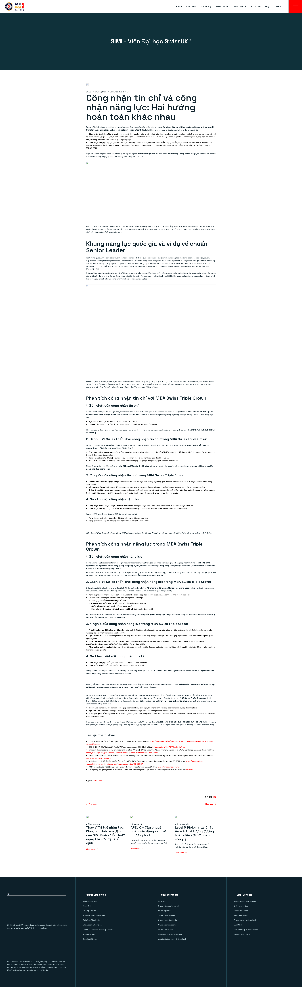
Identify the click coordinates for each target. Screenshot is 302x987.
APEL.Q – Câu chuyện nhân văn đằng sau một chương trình (149, 831)
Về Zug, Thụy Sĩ (89, 911)
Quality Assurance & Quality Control (98, 929)
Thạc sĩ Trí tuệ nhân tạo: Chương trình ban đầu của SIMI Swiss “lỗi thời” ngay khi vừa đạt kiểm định (105, 835)
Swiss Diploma (164, 911)
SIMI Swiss (97, 781)
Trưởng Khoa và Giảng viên (94, 915)
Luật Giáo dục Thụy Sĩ (119, 92)
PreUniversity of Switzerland (170, 934)
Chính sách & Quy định (92, 925)
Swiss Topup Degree (166, 915)
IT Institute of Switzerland (245, 920)
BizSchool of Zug (241, 906)
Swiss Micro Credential (167, 920)
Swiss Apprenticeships (168, 925)
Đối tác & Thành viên (91, 920)
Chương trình (100, 92)
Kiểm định (87, 906)
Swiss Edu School (241, 911)
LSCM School (239, 925)
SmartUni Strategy (91, 939)
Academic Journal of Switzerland (172, 939)
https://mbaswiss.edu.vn (168, 767)
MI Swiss (162, 901)
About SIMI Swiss (90, 901)
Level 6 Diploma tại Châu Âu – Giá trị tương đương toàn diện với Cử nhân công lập (194, 833)
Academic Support (91, 934)
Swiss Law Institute (242, 934)
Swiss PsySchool (241, 915)
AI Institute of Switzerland (245, 901)
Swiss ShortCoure (165, 929)
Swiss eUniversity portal (168, 906)
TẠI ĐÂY (189, 770)
